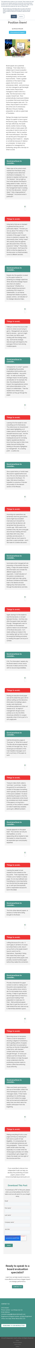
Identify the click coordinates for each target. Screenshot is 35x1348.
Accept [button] (13, 16)
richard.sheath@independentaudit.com (18, 1177)
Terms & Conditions (17, 1342)
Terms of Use (17, 1344)
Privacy (17, 1340)
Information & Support (17, 32)
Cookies (17, 1346)
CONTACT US (17, 1286)
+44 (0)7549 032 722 (17, 1310)
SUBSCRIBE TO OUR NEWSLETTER (14, 1325)
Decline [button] (21, 16)
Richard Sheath (18, 28)
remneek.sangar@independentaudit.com (13, 1314)
